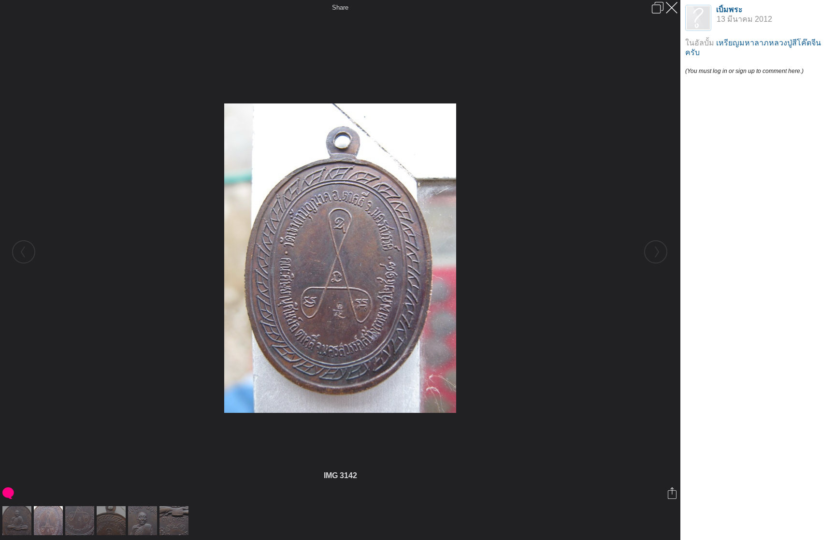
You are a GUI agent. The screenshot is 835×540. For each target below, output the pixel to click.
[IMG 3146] (143, 520)
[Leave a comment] (9, 493)
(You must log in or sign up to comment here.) (744, 71)
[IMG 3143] (81, 520)
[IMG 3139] (18, 520)
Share (340, 7)
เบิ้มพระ (729, 9)
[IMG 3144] (112, 520)
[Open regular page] (657, 8)
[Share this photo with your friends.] (672, 493)
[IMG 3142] (49, 520)
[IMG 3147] (175, 520)
